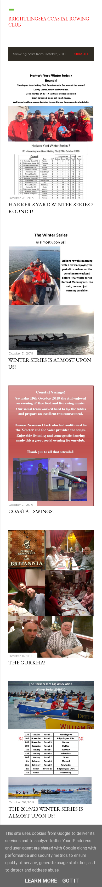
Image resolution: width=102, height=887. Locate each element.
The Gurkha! (26, 662)
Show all (81, 54)
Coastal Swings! (31, 511)
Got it (70, 881)
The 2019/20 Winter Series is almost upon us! (45, 812)
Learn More (41, 881)
